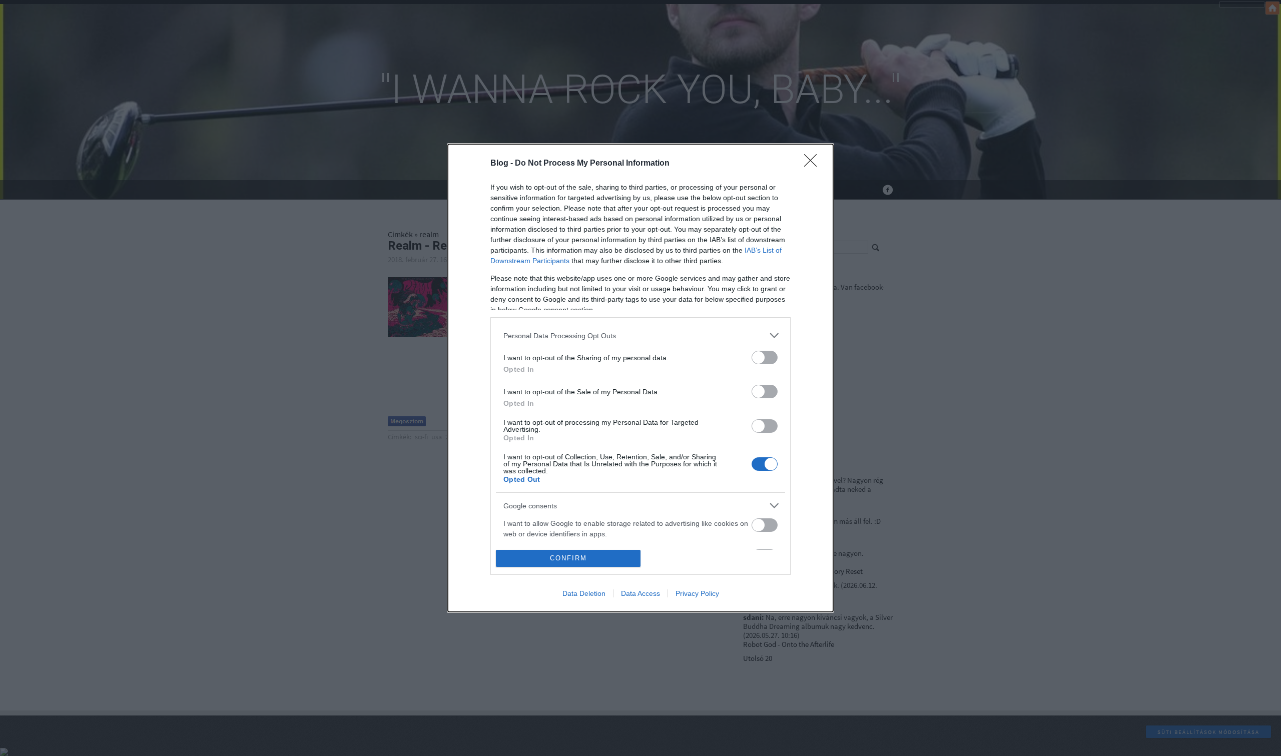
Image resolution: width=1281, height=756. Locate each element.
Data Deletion (583, 593)
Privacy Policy (697, 593)
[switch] (765, 357)
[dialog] (640, 377)
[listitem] (640, 335)
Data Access (640, 593)
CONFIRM (568, 558)
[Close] (813, 163)
